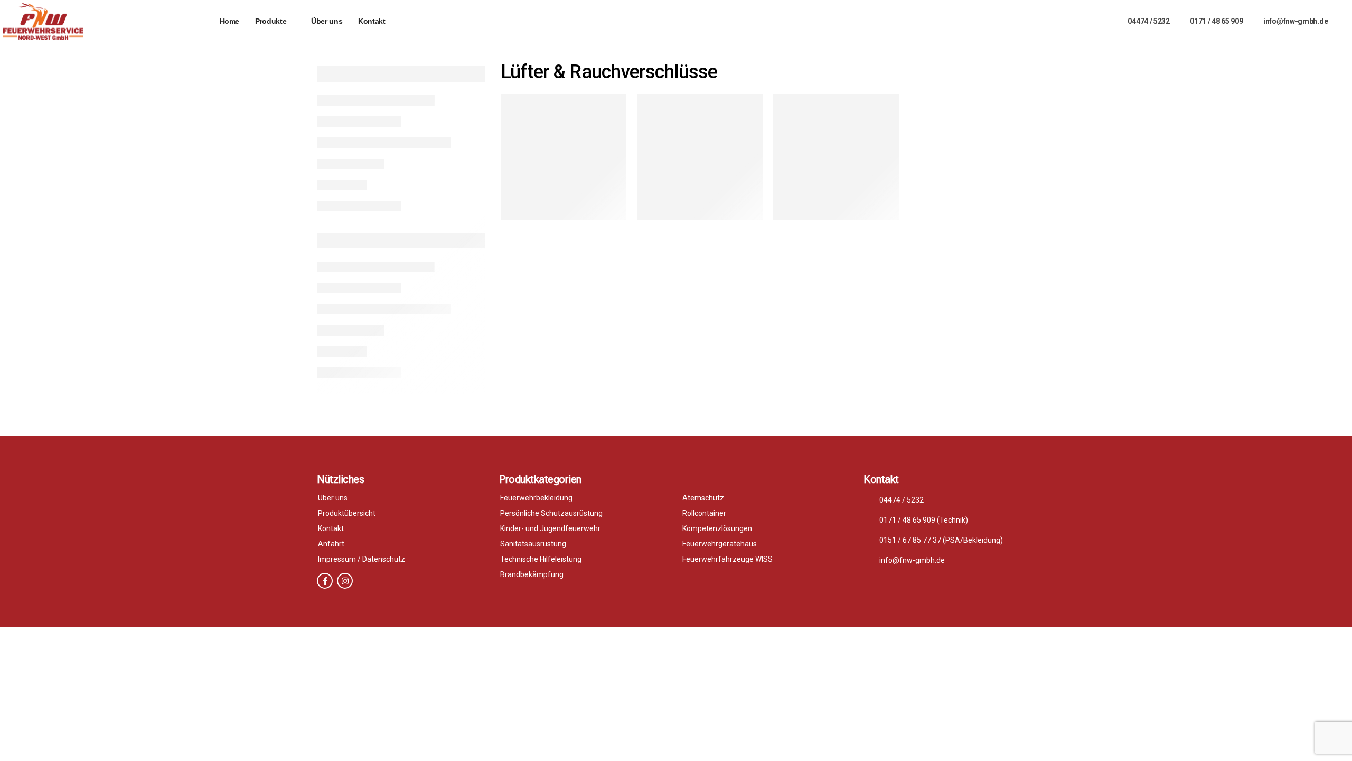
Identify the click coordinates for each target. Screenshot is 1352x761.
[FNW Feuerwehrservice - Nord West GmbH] (43, 21)
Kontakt (372, 21)
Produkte (270, 21)
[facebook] (325, 581)
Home (230, 21)
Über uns (326, 21)
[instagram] (345, 581)
